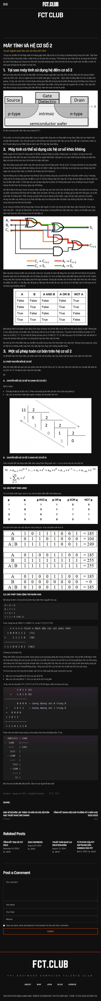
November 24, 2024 (10, 848)
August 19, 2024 (58, 848)
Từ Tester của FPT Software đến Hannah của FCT (85, 845)
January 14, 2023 (19, 793)
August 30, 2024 (34, 845)
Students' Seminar (36, 793)
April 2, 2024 (82, 851)
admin (8, 793)
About (28, 984)
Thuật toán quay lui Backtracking (62, 843)
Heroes (72, 984)
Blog (60, 984)
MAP (39, 984)
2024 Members (35, 842)
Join (49, 984)
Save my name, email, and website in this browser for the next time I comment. (37, 925)
